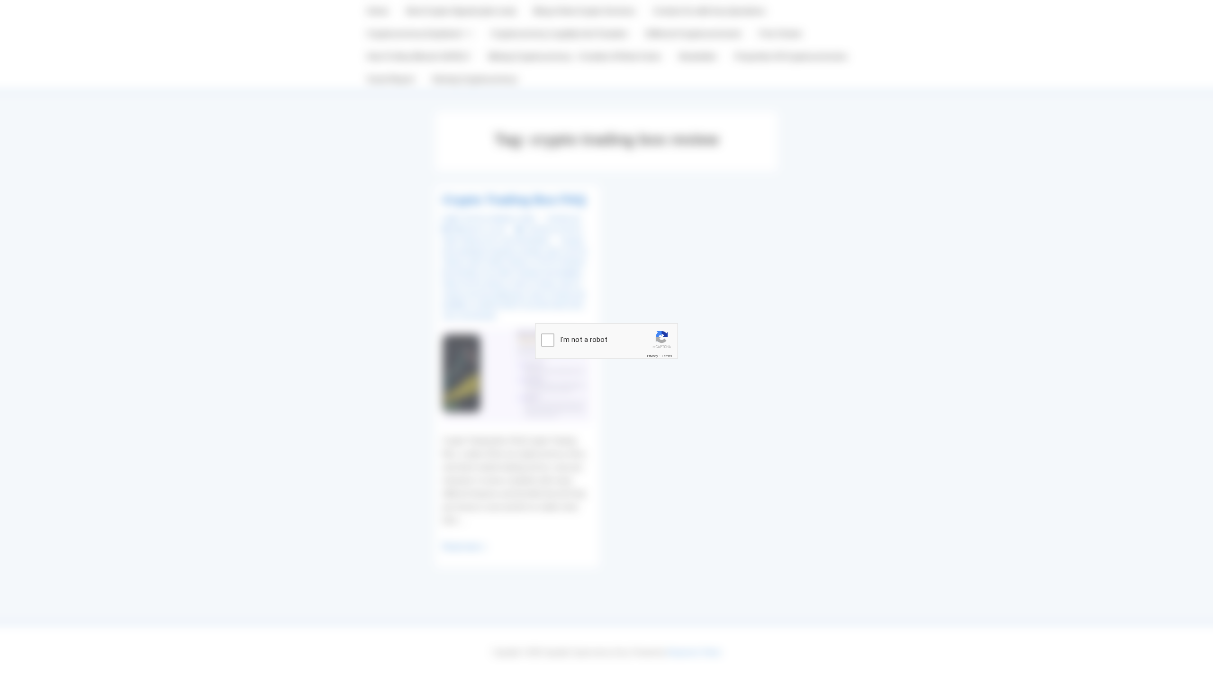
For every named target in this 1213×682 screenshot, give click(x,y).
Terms (666, 356)
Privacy (652, 356)
